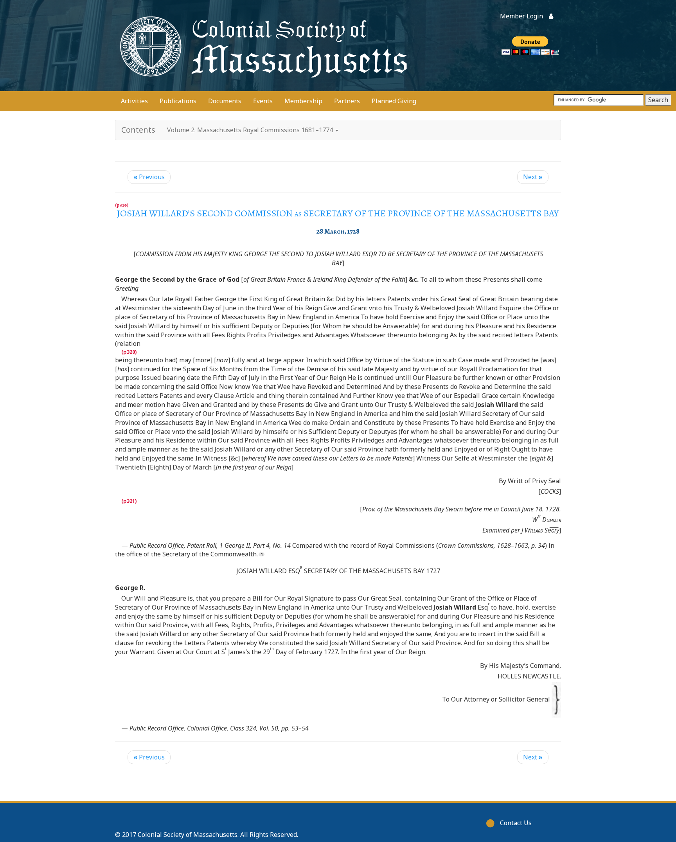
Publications (178, 101)
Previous (149, 177)
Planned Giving (394, 101)
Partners (347, 101)
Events (263, 101)
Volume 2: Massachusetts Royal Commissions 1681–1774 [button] (250, 130)
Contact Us (516, 823)
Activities (134, 101)
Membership (303, 101)
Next (533, 177)
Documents (224, 101)
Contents (138, 129)
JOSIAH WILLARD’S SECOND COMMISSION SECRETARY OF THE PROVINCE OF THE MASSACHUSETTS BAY (338, 213)
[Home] (261, 45)
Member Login (521, 16)
